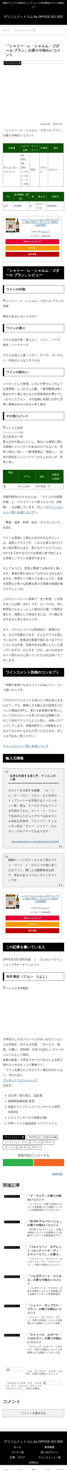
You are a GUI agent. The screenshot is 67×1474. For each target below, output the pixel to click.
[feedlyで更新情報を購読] (18, 1162)
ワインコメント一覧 (14, 1137)
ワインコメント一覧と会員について (26, 746)
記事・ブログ (17, 1457)
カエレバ (45, 232)
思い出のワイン (49, 1452)
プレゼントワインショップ (20, 1080)
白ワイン (36, 1147)
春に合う (23, 1147)
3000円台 (33, 1137)
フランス (36, 1142)
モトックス (10, 1147)
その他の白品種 (49, 1137)
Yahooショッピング (32, 241)
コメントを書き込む (33, 1413)
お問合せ (34, 1462)
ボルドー (49, 1142)
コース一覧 (17, 1452)
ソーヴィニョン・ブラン (16, 1142)
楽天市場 (32, 254)
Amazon (32, 248)
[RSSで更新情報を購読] (49, 1162)
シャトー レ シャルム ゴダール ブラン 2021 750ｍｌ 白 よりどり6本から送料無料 (40, 222)
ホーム (17, 1447)
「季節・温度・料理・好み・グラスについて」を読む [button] (33, 525)
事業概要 (49, 1447)
